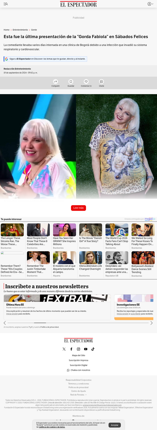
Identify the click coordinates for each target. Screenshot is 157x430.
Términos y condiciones (78, 384)
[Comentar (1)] (86, 81)
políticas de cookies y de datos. (52, 427)
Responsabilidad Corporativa (78, 380)
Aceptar (114, 425)
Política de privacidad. (49, 327)
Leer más (78, 208)
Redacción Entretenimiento (17, 69)
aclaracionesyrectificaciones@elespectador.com (102, 405)
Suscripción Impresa (78, 360)
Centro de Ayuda (78, 391)
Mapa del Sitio (78, 355)
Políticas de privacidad (78, 387)
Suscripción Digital (78, 365)
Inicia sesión (12, 314)
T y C (31, 327)
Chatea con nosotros (80, 370)
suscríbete (136, 314)
